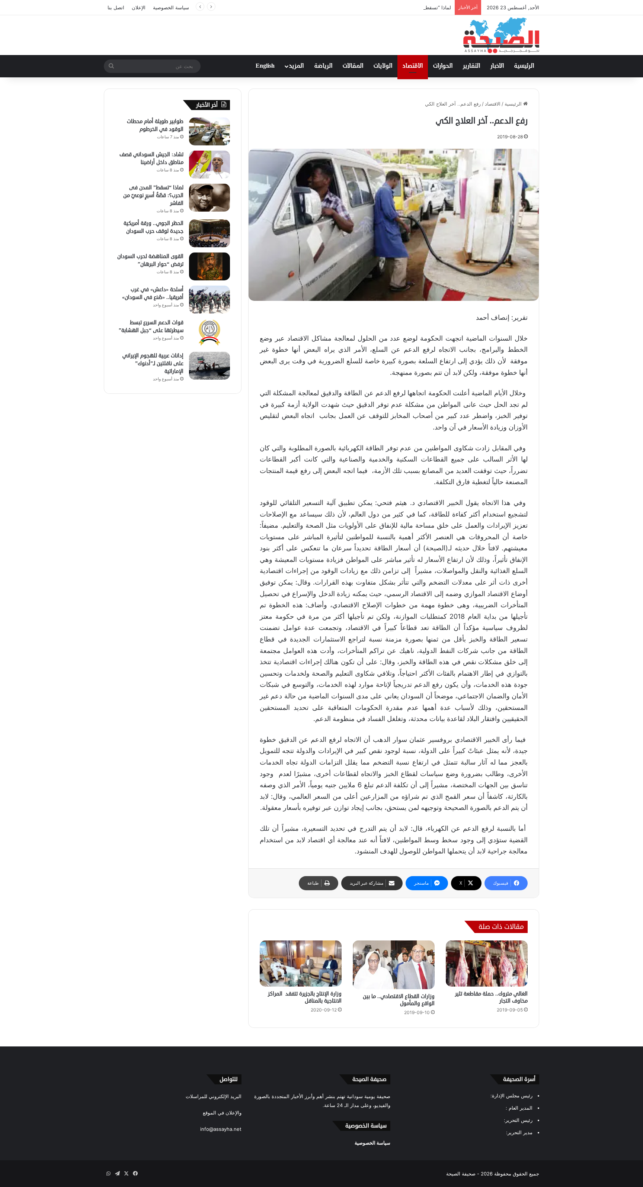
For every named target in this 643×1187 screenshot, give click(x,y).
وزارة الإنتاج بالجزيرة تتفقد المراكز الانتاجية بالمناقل (305, 997)
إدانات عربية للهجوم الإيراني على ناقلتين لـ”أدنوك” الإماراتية (152, 363)
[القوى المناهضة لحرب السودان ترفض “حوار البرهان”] (209, 266)
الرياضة (323, 66)
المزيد (296, 66)
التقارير (471, 66)
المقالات (353, 66)
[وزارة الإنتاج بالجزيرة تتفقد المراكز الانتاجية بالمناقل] (301, 963)
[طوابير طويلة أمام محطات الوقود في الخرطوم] (209, 131)
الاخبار (497, 66)
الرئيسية (524, 66)
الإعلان (138, 7)
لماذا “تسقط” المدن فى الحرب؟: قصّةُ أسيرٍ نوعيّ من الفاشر (388, 7)
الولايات (383, 66)
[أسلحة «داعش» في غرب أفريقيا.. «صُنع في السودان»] (209, 299)
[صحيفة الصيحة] (501, 35)
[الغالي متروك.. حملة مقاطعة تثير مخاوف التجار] (487, 963)
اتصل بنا (116, 7)
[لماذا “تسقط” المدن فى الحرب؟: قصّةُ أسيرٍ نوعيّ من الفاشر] (209, 198)
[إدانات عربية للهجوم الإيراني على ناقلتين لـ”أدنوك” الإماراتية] (209, 366)
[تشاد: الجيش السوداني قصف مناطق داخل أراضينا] (209, 164)
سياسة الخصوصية (171, 7)
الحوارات (442, 66)
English (265, 66)
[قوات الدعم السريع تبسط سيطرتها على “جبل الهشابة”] (209, 333)
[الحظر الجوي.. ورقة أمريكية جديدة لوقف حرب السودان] (209, 233)
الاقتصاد (413, 66)
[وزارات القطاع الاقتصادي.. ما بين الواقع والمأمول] (394, 964)
